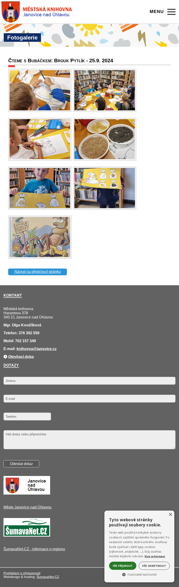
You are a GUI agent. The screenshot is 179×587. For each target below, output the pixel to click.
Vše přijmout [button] (123, 565)
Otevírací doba (21, 357)
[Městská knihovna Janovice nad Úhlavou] (37, 11)
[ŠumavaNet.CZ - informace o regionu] (26, 535)
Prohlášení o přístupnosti (21, 573)
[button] (139, 574)
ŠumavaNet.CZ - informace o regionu (34, 549)
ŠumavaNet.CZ (48, 577)
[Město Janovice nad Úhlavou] (26, 493)
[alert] (139, 546)
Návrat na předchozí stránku (37, 272)
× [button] (170, 514)
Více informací (155, 556)
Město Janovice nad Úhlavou (27, 507)
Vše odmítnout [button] (154, 565)
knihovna (25, 349)
